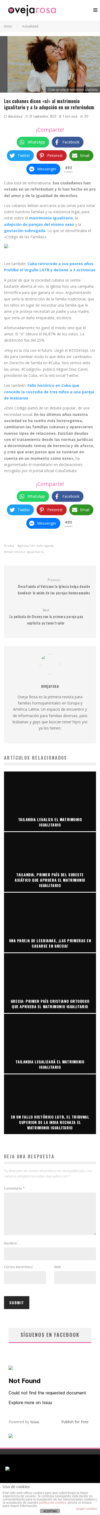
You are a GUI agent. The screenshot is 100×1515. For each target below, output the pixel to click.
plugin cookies (86, 1509)
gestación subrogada (36, 545)
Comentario (14, 1188)
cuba (10, 545)
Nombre (10, 1243)
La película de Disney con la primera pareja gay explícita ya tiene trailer (46, 617)
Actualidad (15, 116)
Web (57, 1267)
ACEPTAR (50, 1511)
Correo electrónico (18, 1267)
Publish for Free (75, 1421)
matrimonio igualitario (25, 552)
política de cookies (52, 1503)
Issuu (34, 1421)
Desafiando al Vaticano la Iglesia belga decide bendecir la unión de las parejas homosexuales (54, 586)
